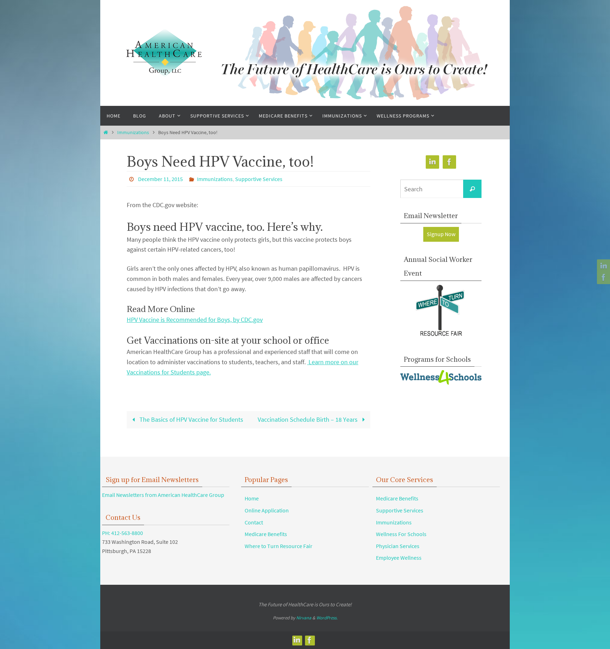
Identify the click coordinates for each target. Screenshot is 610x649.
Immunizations (133, 132)
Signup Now (441, 234)
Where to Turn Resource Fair (278, 545)
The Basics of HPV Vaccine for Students (190, 419)
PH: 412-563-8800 (122, 532)
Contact (254, 522)
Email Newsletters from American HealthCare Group (163, 494)
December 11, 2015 (160, 178)
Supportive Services (258, 178)
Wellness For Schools (401, 533)
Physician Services (397, 545)
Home (252, 498)
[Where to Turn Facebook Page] (602, 277)
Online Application (267, 510)
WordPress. (326, 618)
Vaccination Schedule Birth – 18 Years (308, 419)
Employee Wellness (398, 557)
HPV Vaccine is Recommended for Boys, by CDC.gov (195, 320)
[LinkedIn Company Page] (602, 266)
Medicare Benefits (266, 533)
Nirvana (303, 618)
